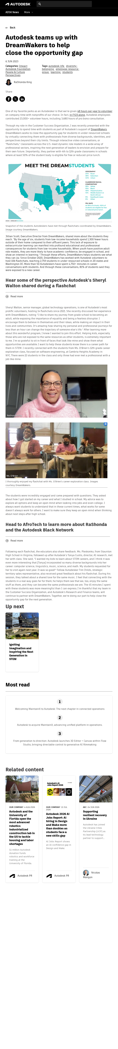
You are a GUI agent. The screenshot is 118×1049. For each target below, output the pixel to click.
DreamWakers (99, 129)
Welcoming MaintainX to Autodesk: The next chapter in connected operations (59, 709)
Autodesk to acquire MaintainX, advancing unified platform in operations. (59, 725)
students (67, 72)
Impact (23, 66)
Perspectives (13, 75)
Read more (16, 296)
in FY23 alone (77, 115)
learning (56, 72)
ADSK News (12, 12)
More (27, 12)
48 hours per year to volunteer (94, 111)
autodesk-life (57, 66)
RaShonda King (22, 82)
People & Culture (15, 72)
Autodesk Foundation (18, 69)
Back (12, 28)
